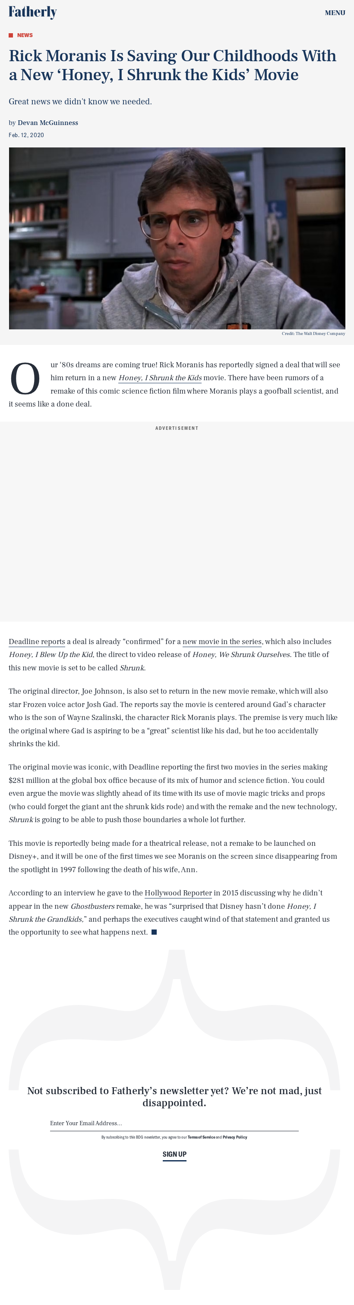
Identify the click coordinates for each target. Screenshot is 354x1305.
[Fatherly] (33, 13)
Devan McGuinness (48, 123)
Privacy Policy (235, 1136)
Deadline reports (37, 642)
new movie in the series (222, 642)
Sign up (174, 1154)
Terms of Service (201, 1136)
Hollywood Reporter (178, 893)
